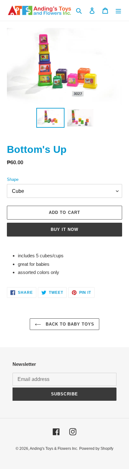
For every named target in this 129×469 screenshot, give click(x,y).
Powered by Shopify (96, 448)
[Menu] (118, 10)
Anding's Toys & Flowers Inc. (54, 448)
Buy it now (64, 229)
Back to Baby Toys (69, 324)
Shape (12, 179)
